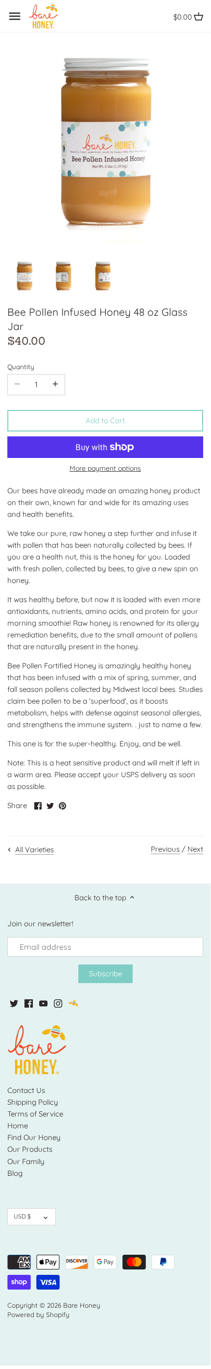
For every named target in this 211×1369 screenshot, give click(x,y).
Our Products (29, 1149)
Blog (15, 1173)
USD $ (22, 1216)
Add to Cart (105, 420)
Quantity (20, 367)
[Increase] (55, 384)
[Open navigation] (14, 16)
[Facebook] (28, 1002)
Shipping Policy (32, 1102)
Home (17, 1125)
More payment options (105, 468)
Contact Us (26, 1090)
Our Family (26, 1161)
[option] (24, 276)
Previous (165, 849)
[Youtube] (43, 1002)
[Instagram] (58, 1002)
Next (195, 849)
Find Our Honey (34, 1137)
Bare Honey (81, 1305)
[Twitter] (14, 1002)
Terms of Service (35, 1113)
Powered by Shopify (38, 1314)
